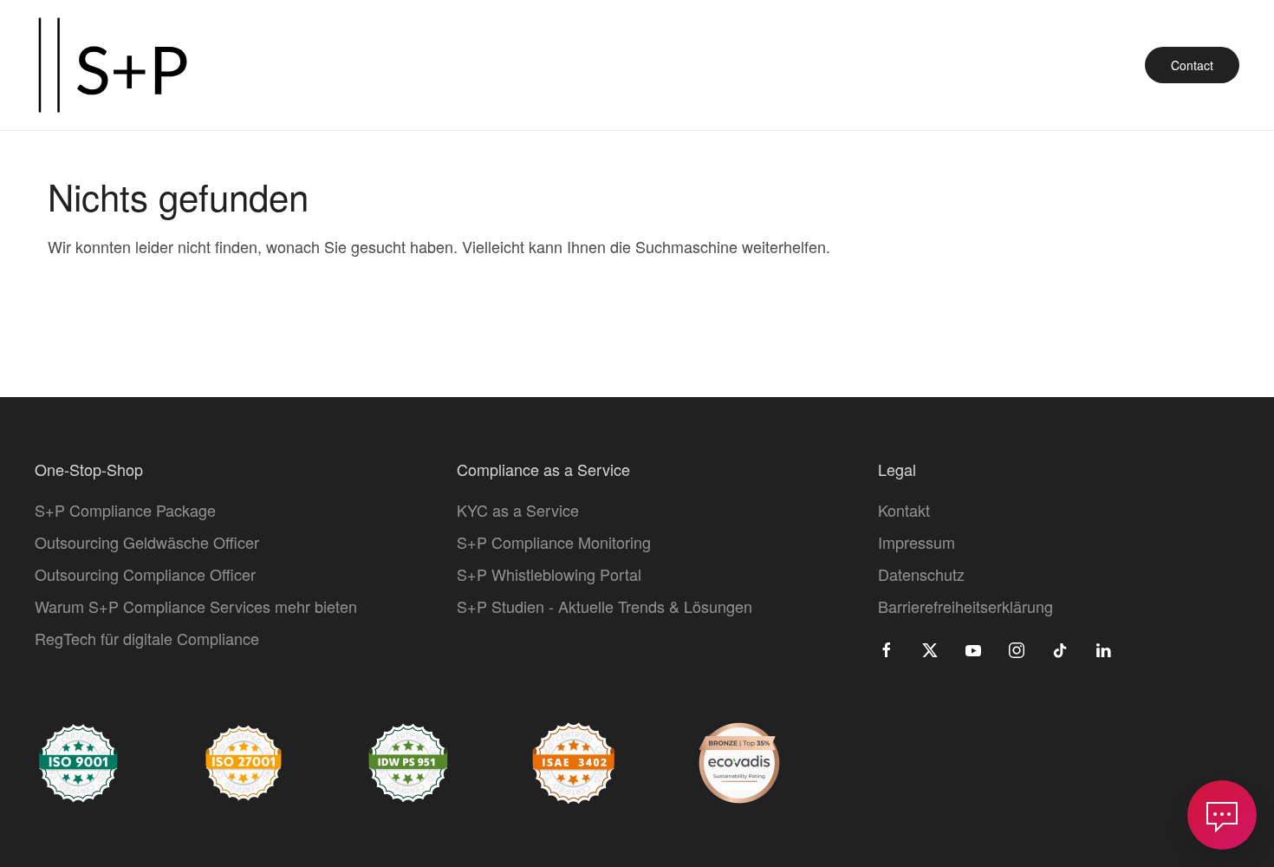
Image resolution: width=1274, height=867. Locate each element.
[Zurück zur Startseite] (113, 65)
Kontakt (904, 510)
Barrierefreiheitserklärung (965, 606)
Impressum (916, 542)
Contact (1192, 65)
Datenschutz (921, 574)
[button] (1222, 815)
